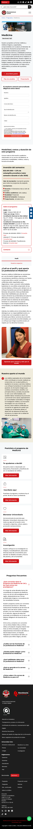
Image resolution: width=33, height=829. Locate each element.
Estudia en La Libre (23, 744)
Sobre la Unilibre (6, 790)
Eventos (20, 787)
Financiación (25, 79)
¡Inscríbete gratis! (12, 74)
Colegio (4, 750)
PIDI (3, 769)
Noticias (20, 784)
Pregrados (9, 18)
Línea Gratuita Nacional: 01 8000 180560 (8, 702)
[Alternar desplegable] (9, 2)
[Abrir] (30, 12)
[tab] (16, 258)
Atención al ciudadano (8, 719)
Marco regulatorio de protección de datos (13, 737)
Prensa (4, 747)
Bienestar (4, 766)
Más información (11, 475)
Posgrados (5, 784)
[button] (16, 207)
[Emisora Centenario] (18, 2)
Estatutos (4, 757)
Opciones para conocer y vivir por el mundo (16, 362)
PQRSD (4, 728)
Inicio (3, 18)
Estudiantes (5, 763)
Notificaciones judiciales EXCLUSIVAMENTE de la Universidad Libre (16, 821)
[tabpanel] (16, 316)
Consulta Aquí (7, 239)
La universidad (22, 747)
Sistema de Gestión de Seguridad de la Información (16, 734)
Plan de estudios (9, 79)
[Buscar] (29, 7)
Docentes (4, 760)
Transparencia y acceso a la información (13, 722)
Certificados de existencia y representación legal (15, 725)
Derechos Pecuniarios (8, 731)
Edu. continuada (6, 787)
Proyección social (22, 781)
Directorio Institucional (8, 744)
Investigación (21, 751)
